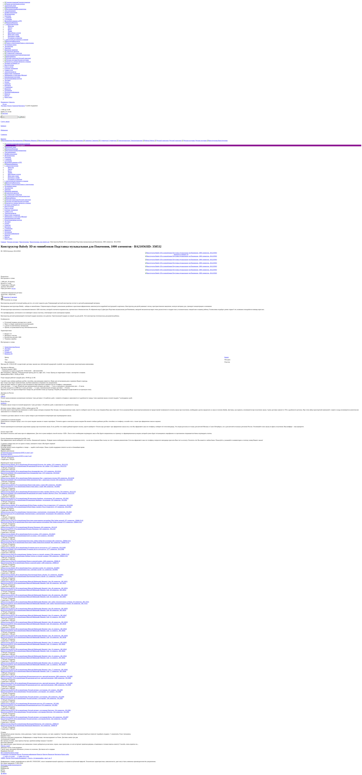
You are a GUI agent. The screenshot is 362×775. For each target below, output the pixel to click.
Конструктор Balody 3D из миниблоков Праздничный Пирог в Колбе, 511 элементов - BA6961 (31, 576)
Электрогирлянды (10, 72)
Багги (10, 29)
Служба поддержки (31, 106)
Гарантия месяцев (10, 297)
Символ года (9, 70)
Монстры (11, 26)
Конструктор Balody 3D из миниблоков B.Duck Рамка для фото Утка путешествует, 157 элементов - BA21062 (36, 507)
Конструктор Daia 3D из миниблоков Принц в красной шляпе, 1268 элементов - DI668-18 (30, 563)
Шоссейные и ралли (14, 33)
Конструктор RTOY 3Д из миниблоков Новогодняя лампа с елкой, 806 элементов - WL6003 (30, 486)
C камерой (8, 17)
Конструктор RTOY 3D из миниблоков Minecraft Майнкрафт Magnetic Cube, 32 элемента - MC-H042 (33, 658)
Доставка (7, 348)
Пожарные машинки (11, 50)
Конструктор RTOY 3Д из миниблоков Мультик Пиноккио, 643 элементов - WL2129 (28, 529)
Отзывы (8, 352)
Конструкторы (9, 65)
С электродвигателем (11, 24)
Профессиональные (11, 12)
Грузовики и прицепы (15, 38)
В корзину (8, 281)
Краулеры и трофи (14, 36)
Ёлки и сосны (9, 67)
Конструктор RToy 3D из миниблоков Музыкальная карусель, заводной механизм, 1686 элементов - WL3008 (36, 685)
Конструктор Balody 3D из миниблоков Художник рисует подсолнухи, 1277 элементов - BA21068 (32, 549)
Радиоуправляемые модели (13, 78)
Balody (226, 357)
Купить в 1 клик (6, 283)
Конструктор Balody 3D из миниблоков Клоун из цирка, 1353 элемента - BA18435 (27, 535)
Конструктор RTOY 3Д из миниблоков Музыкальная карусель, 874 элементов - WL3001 (29, 705)
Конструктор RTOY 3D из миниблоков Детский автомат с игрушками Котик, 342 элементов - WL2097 (34, 719)
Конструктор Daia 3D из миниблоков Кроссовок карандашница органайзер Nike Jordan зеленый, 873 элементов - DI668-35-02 (41, 522)
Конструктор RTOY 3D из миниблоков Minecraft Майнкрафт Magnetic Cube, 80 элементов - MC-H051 (33, 583)
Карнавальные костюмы (12, 77)
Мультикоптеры (10, 14)
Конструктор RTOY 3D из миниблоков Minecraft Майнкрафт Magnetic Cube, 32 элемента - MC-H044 (33, 630)
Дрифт (10, 31)
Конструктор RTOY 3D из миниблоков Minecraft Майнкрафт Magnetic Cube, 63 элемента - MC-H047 (33, 617)
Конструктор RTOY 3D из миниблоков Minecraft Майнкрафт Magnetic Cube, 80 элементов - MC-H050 (33, 610)
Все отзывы (4, 752)
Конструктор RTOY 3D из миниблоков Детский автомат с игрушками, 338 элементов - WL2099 (32, 698)
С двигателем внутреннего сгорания (16, 39)
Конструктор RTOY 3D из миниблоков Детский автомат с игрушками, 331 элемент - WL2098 (31, 691)
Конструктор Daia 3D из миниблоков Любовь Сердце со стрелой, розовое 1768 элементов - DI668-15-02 (34, 556)
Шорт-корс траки (13, 34)
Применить (4, 102)
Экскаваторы (9, 46)
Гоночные (8, 16)
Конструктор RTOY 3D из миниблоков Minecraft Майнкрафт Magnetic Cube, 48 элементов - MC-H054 (33, 590)
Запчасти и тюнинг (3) (181, 254)
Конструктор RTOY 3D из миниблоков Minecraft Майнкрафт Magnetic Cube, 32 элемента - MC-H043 (33, 651)
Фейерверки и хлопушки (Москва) (16, 75)
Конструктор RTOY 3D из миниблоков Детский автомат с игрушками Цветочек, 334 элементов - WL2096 (35, 712)
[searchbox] (9, 117)
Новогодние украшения (12, 73)
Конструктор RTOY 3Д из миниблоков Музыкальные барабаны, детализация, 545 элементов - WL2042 (34, 500)
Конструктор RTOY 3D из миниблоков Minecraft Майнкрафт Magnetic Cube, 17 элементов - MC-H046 (33, 671)
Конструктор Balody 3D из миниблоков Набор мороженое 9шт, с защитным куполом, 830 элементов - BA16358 (37, 480)
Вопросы (8, 354)
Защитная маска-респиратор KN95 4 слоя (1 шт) (16, 456)
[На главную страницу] (6, 108)
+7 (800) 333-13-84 (23, 756)
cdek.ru (3, 396)
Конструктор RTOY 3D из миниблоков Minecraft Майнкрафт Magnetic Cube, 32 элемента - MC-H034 (33, 664)
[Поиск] (22, 117)
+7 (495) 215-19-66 (8, 756)
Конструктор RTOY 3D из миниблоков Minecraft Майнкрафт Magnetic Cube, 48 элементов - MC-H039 (33, 624)
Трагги (10, 28)
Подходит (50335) (6, 454)
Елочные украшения (11, 68)
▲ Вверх (4, 773)
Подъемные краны (10, 44)
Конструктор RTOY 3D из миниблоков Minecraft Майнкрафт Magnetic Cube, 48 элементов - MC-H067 (33, 596)
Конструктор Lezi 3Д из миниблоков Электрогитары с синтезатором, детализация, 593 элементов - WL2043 (35, 513)
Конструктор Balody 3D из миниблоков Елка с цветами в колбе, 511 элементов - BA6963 (29, 569)
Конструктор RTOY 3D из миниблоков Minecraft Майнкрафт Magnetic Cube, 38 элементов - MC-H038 (33, 637)
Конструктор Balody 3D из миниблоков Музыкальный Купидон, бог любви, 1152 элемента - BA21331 (33, 466)
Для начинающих (10, 11)
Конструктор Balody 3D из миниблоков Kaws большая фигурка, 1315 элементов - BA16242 (30, 473)
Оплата (7, 350)
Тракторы (8, 48)
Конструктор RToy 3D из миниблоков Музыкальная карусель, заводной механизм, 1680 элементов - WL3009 (36, 678)
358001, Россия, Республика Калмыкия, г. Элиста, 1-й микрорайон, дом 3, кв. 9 (26, 758)
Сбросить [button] (11, 102)
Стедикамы (8, 19)
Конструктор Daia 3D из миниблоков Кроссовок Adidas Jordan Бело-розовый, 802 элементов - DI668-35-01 (35, 542)
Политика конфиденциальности (11, 765)
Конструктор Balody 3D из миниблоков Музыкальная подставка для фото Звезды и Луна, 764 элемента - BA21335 (37, 493)
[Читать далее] (5, 746)
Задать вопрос (6, 449)
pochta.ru (3, 403)
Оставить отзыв (6, 445)
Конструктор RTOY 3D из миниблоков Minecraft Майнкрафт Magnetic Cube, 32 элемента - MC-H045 (33, 644)
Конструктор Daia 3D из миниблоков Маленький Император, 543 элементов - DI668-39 (29, 725)
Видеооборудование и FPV (13, 21)
